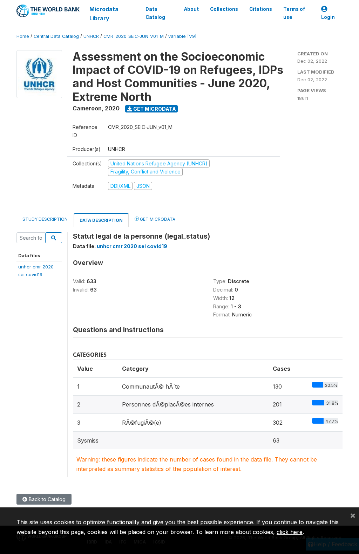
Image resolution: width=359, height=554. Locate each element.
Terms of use (294, 13)
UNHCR (91, 36)
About (191, 9)
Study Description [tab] (45, 219)
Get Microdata (154, 109)
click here (290, 531)
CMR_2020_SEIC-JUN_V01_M (133, 36)
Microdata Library (103, 14)
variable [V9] (182, 36)
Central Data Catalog (56, 36)
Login (328, 17)
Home (22, 36)
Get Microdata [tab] (157, 219)
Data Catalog (155, 13)
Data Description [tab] (101, 220)
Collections (224, 9)
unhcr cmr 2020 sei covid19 (132, 246)
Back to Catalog (46, 499)
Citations (260, 9)
